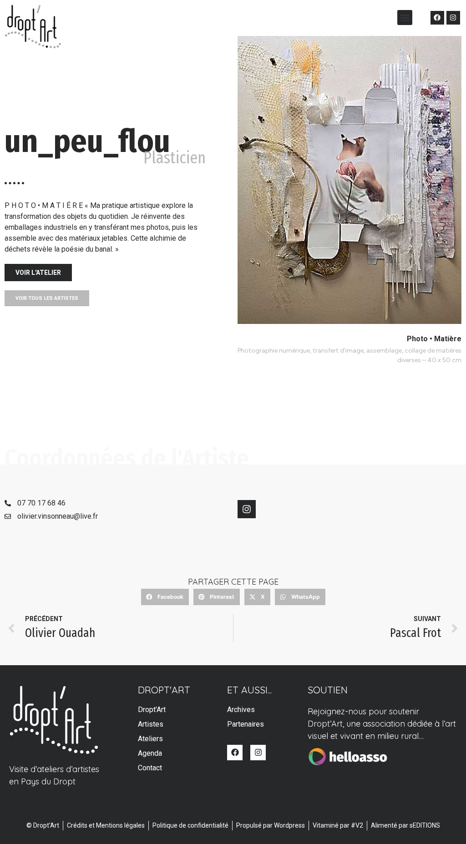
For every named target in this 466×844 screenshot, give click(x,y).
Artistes (150, 724)
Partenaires (245, 724)
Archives (241, 709)
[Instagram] (453, 18)
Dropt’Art (152, 709)
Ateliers (150, 738)
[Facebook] (437, 18)
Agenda (150, 753)
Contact (150, 767)
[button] (404, 17)
